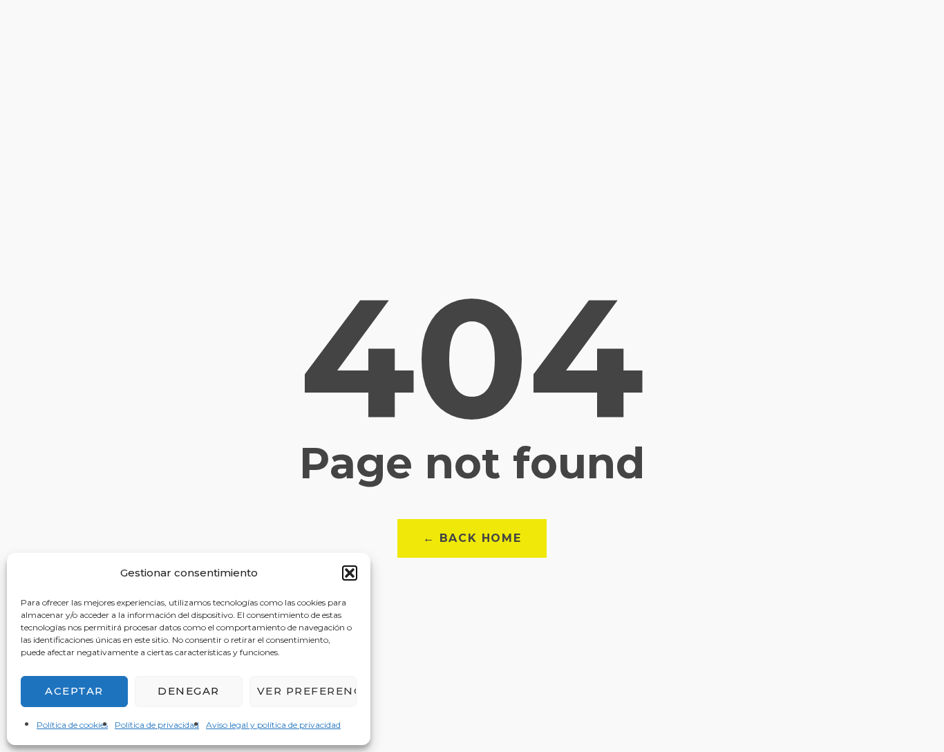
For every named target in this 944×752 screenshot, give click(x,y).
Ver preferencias (307, 690)
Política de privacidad (157, 725)
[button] (350, 573)
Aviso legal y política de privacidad (273, 725)
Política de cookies (72, 725)
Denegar (189, 690)
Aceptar (74, 690)
